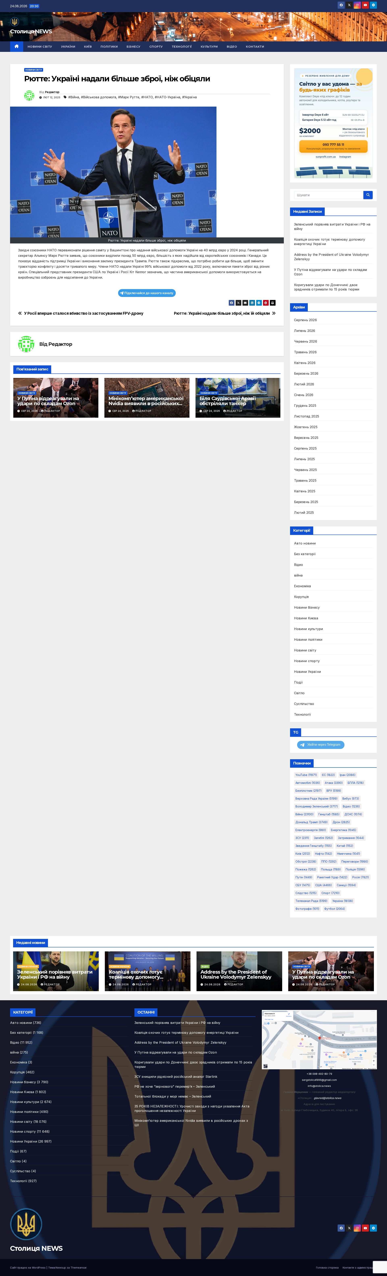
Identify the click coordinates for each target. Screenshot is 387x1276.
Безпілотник (308, 790)
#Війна (73, 97)
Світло (299, 693)
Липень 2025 (304, 459)
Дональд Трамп (311, 822)
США (323, 885)
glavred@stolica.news (327, 1098)
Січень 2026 (303, 395)
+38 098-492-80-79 (319, 1073)
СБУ (302, 885)
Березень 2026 (306, 373)
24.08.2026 (29, 984)
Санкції (346, 885)
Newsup (61, 1267)
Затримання (351, 838)
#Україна (189, 97)
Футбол (334, 908)
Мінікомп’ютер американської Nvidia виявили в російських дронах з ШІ (145, 403)
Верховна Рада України (316, 798)
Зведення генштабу (313, 845)
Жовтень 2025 (305, 427)
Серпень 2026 (305, 320)
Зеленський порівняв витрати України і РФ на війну (55, 974)
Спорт (330, 893)
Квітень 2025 (304, 491)
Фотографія (307, 908)
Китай (345, 845)
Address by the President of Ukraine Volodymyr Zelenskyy (236, 974)
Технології (182, 46)
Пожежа (305, 869)
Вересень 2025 (306, 438)
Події (298, 682)
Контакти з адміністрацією (360, 1267)
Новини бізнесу (307, 607)
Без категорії (305, 554)
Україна (342, 901)
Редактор (52, 92)
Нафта (323, 853)
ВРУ (334, 790)
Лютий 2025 (304, 513)
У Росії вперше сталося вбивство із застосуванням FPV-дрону (84, 313)
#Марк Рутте (128, 97)
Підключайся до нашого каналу (148, 293)
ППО (329, 861)
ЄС (328, 775)
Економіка (302, 586)
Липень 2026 (304, 331)
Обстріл (305, 861)
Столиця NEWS (31, 31)
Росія (360, 877)
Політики (109, 46)
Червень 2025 (305, 470)
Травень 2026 (305, 352)
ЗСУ (302, 838)
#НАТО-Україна (167, 97)
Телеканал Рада (311, 901)
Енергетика (343, 830)
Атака (334, 782)
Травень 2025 (305, 480)
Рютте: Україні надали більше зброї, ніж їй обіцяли (222, 313)
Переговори (354, 861)
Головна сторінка (327, 1267)
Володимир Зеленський (316, 806)
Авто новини (305, 543)
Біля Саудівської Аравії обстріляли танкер (228, 400)
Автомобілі (307, 782)
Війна (304, 814)
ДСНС (353, 814)
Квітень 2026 (304, 363)
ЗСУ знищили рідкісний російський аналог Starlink (175, 1077)
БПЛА (356, 782)
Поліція (355, 869)
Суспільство (304, 704)
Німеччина (348, 853)
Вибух (350, 798)
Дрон (341, 822)
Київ (88, 46)
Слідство (306, 893)
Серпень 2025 (305, 448)
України (68, 46)
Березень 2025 (306, 502)
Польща (331, 869)
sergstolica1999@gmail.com (319, 1079)
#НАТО (147, 97)
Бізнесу (133, 46)
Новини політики (308, 639)
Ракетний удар (332, 877)
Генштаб (329, 814)
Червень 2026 (305, 341)
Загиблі (323, 838)
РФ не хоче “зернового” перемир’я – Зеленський (174, 1086)
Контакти (255, 46)
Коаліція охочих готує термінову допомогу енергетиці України (135, 977)
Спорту (156, 46)
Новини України (307, 672)
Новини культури (308, 629)
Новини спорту (307, 661)
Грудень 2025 (305, 406)
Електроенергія (310, 830)
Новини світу (40, 46)
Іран (348, 775)
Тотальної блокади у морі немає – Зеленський (172, 1096)
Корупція (301, 597)
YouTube (306, 775)
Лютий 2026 (304, 384)
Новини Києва (306, 618)
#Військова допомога (98, 97)
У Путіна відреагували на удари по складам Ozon (48, 400)
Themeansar (78, 1267)
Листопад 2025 (306, 416)
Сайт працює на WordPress (28, 1267)
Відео (232, 46)
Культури (209, 46)
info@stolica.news (319, 1085)
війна (298, 575)
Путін (303, 877)
